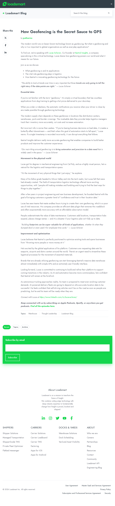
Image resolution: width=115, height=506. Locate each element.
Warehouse (32, 313)
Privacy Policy (105, 489)
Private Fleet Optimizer (13, 446)
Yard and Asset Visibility (69, 441)
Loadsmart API (93, 463)
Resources (91, 450)
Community (92, 459)
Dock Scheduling (66, 437)
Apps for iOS (36, 450)
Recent (6, 327)
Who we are (92, 433)
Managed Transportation (13, 437)
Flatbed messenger (11, 450)
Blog (89, 446)
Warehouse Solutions (68, 433)
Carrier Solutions (38, 433)
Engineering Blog (94, 467)
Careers (90, 437)
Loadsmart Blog (67, 313)
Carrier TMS (36, 441)
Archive (25, 327)
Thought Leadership (49, 313)
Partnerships (92, 441)
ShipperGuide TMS (11, 441)
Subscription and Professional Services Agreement (81, 493)
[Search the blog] (109, 13)
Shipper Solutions (10, 433)
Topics (15, 327)
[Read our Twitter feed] (57, 418)
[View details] (43, 418)
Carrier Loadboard (39, 437)
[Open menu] (111, 4)
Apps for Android (38, 454)
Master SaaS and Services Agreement (96, 485)
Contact (90, 454)
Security (108, 493)
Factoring (35, 446)
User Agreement (71, 485)
